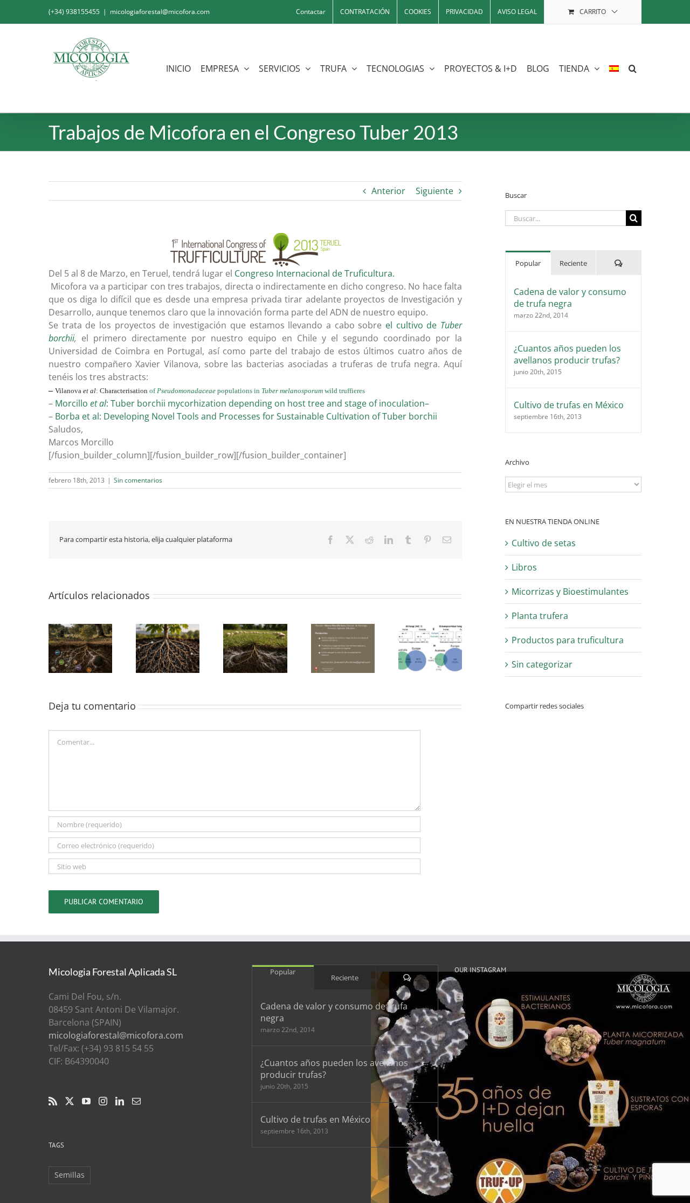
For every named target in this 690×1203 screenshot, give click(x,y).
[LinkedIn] (119, 1101)
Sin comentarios (138, 480)
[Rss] (53, 1101)
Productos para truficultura (568, 640)
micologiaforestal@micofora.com (160, 11)
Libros (524, 567)
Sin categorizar (542, 664)
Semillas (69, 1175)
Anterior (388, 191)
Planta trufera (540, 616)
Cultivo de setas (544, 543)
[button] (632, 68)
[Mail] (136, 1101)
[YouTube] (86, 1101)
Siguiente (434, 191)
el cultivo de (412, 325)
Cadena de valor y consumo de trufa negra (570, 298)
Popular (528, 263)
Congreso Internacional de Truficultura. (315, 273)
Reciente (573, 263)
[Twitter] (69, 1101)
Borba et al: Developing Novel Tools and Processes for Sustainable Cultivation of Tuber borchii (246, 416)
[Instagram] (103, 1101)
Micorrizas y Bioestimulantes (570, 591)
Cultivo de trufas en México (569, 405)
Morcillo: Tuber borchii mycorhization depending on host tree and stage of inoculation (240, 403)
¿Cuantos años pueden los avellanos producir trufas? (567, 354)
